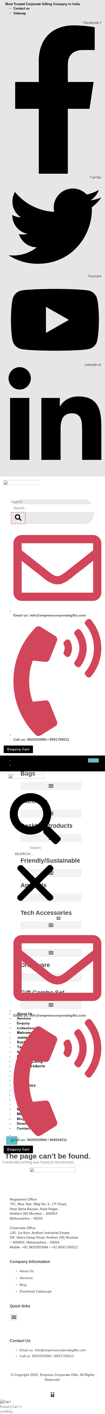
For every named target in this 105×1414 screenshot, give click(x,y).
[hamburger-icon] (93, 760)
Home (21, 760)
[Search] (18, 518)
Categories (26, 765)
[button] (51, 786)
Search (16, 502)
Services (24, 1018)
